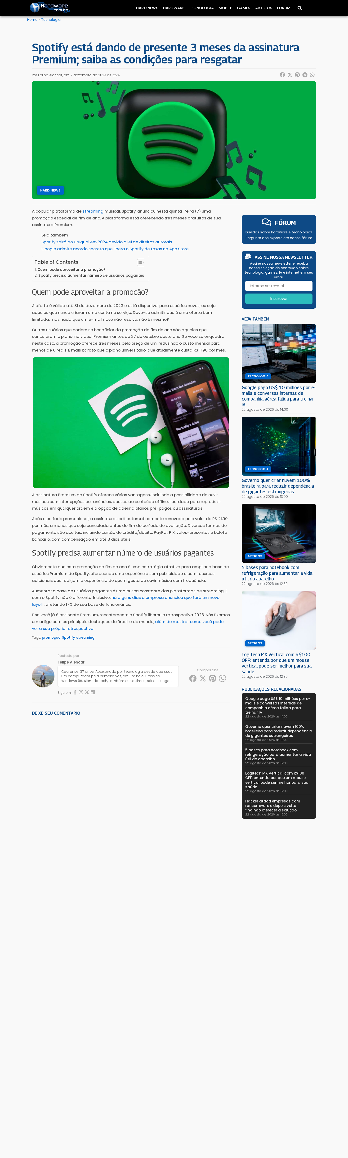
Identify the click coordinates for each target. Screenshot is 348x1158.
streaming (85, 637)
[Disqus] (131, 785)
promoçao (51, 637)
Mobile (225, 8)
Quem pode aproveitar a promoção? (71, 269)
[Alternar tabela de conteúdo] (139, 262)
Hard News (147, 8)
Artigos (263, 8)
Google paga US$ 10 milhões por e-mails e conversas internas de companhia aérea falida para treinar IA (279, 396)
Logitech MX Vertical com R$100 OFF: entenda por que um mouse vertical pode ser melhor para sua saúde (277, 663)
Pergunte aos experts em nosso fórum (279, 238)
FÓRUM (285, 222)
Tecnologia (201, 8)
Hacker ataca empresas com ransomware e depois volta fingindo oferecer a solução (272, 806)
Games (243, 8)
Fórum (283, 8)
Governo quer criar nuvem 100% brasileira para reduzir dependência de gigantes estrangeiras (278, 485)
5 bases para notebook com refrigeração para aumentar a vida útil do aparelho (277, 573)
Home (32, 19)
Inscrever (279, 298)
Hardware (173, 8)
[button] (282, 75)
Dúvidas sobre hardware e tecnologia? (278, 232)
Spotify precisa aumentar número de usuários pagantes (91, 275)
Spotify (68, 637)
